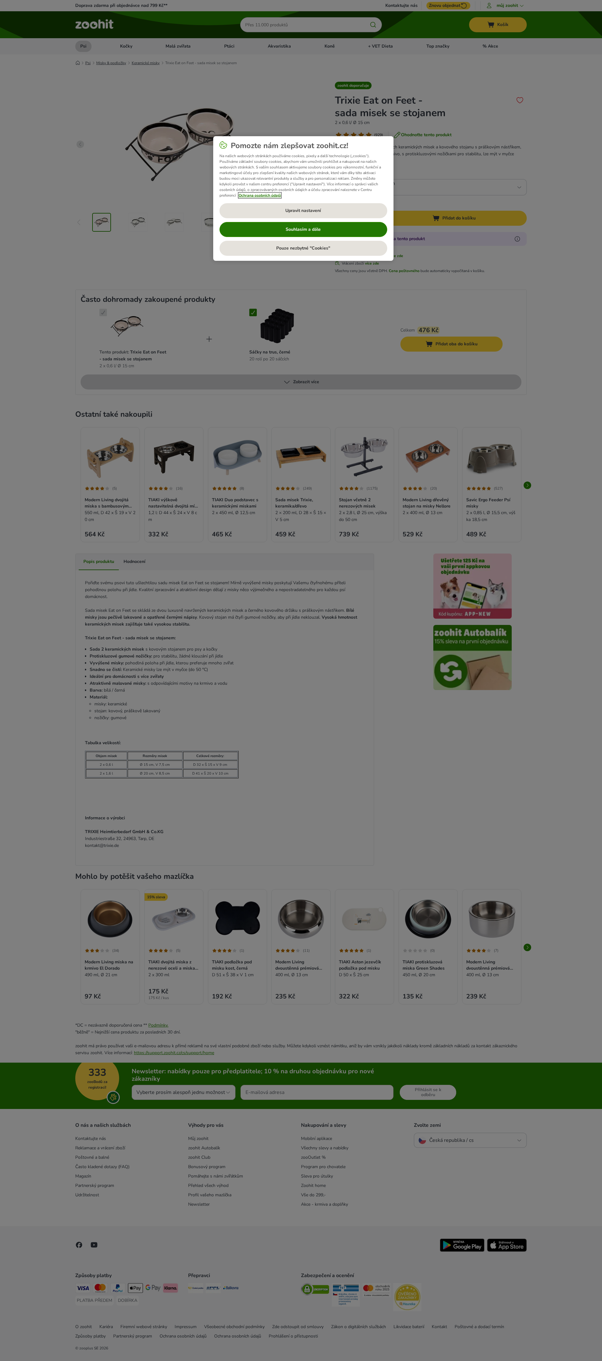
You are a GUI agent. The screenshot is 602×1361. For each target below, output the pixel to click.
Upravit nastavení (303, 211)
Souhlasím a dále (303, 229)
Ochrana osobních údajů (260, 195)
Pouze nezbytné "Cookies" (303, 248)
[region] (303, 198)
